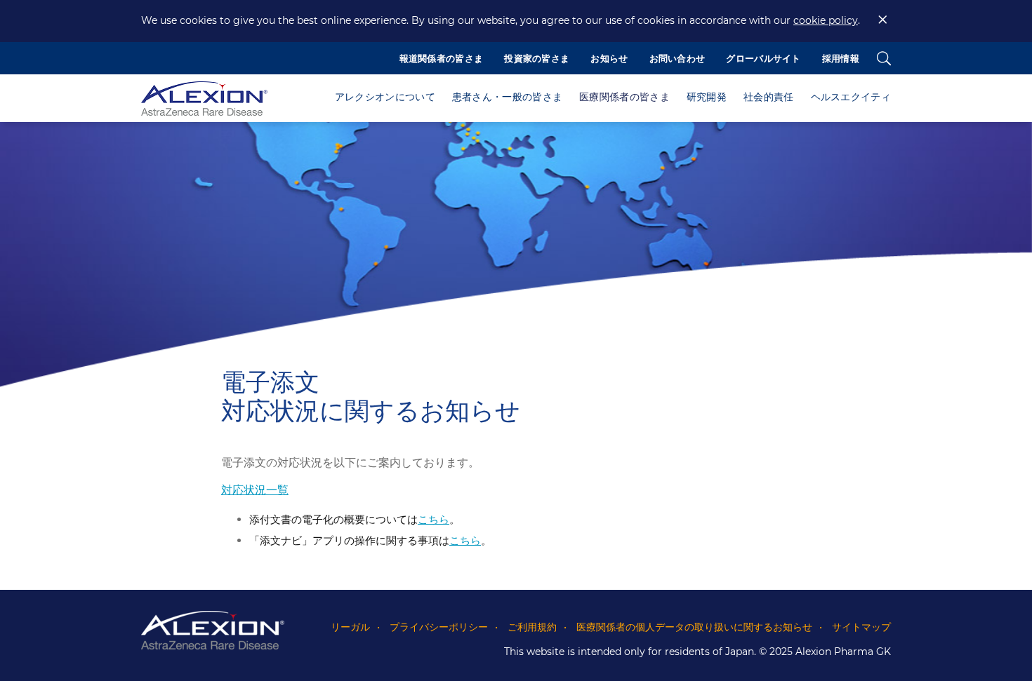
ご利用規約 (532, 627)
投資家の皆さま (536, 58)
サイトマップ (861, 627)
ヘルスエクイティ (851, 96)
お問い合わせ (677, 58)
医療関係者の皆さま (624, 96)
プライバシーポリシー (439, 627)
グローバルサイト (763, 58)
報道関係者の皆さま (441, 58)
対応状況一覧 (255, 490)
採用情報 (840, 58)
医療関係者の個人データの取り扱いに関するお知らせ (694, 627)
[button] (385, 98)
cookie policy (825, 20)
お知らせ (609, 58)
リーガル (350, 627)
